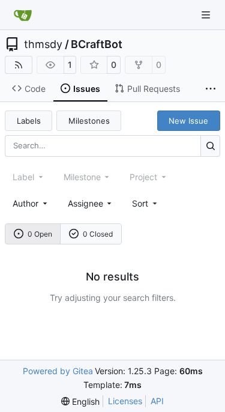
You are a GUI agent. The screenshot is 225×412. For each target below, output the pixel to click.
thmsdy (43, 44)
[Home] (23, 15)
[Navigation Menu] (207, 15)
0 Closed (98, 233)
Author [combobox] (25, 203)
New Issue (188, 121)
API (157, 401)
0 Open (40, 233)
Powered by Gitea (58, 371)
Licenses (125, 401)
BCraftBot (96, 44)
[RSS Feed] (18, 65)
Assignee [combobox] (85, 203)
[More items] (210, 88)
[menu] (145, 203)
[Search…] (210, 145)
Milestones (89, 121)
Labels (29, 121)
